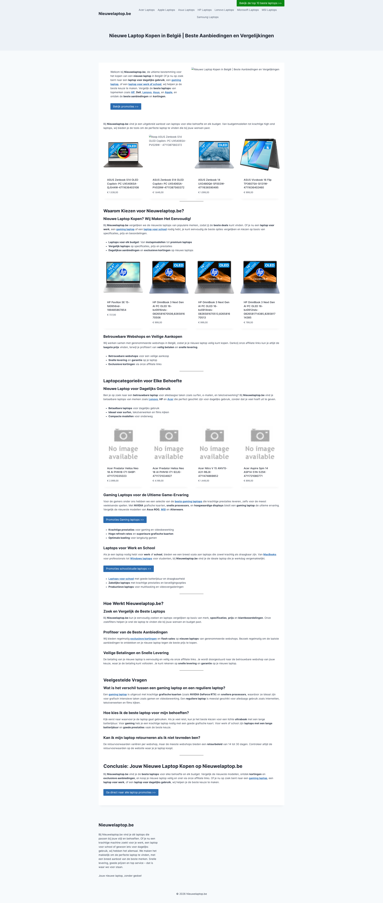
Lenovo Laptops (224, 9)
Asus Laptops (186, 9)
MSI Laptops (269, 9)
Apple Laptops (166, 9)
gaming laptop (125, 229)
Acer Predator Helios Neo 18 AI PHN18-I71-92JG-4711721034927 (168, 472)
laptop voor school (155, 229)
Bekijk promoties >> (126, 106)
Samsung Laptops (208, 17)
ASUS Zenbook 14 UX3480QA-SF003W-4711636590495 (211, 183)
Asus (156, 92)
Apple (168, 92)
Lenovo (147, 92)
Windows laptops (141, 558)
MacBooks (269, 554)
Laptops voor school (121, 578)
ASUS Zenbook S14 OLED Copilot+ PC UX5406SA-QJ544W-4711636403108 (123, 183)
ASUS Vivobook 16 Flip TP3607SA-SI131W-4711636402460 (258, 183)
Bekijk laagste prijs (120, 323)
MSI (163, 509)
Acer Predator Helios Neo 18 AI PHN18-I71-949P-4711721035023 (122, 472)
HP (133, 92)
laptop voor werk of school (144, 84)
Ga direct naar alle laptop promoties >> (131, 792)
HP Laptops (205, 9)
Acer (170, 399)
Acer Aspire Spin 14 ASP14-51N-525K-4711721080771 (256, 472)
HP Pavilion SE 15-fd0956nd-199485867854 (118, 306)
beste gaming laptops (188, 501)
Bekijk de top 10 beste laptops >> (260, 3)
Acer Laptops (147, 9)
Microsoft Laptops (248, 9)
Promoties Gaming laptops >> (125, 519)
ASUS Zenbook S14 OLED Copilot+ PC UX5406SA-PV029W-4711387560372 (168, 183)
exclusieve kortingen (143, 638)
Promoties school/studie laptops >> (128, 568)
